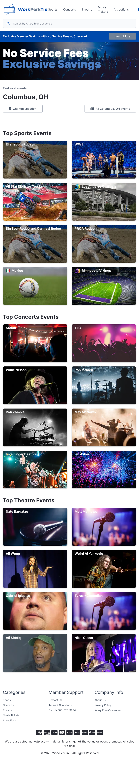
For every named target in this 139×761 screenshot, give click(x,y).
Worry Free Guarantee (108, 710)
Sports (52, 9)
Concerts (69, 9)
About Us (100, 699)
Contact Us (55, 699)
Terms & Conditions (60, 705)
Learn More (122, 36)
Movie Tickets (103, 9)
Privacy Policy (103, 705)
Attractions (121, 9)
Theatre (87, 9)
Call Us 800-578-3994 (62, 710)
